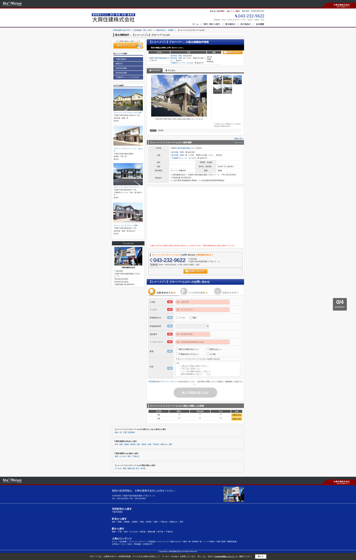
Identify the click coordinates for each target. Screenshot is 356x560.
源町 (138, 444)
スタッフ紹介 (126, 544)
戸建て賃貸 (220, 542)
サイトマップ (163, 542)
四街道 (143, 468)
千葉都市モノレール (177, 63)
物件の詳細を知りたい (189, 349)
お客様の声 (147, 544)
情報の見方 (238, 139)
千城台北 (156, 444)
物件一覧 (118, 432)
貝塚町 (126, 444)
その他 (212, 354)
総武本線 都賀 (121, 68)
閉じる (260, 556)
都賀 (180, 56)
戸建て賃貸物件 (129, 432)
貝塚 (149, 444)
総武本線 (173, 56)
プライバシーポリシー (169, 381)
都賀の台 (166, 58)
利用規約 (153, 381)
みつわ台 (190, 63)
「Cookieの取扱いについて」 (224, 556)
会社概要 (123, 542)
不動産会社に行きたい (189, 354)
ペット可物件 (208, 542)
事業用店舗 (231, 542)
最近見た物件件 (217, 11)
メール (182, 317)
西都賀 (133, 444)
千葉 (120, 532)
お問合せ (115, 544)
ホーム (114, 542)
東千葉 (160, 532)
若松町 (144, 444)
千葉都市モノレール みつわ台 (127, 77)
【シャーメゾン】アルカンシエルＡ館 (127, 113)
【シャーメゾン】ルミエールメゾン (127, 187)
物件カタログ (175, 542)
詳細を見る (236, 415)
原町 (170, 444)
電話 (194, 317)
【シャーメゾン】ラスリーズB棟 (126, 225)
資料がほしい (215, 349)
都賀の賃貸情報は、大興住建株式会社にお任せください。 (144, 490)
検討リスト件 (233, 11)
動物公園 (131, 468)
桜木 (116, 444)
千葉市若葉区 (158, 58)
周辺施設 (137, 544)
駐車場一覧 (197, 542)
